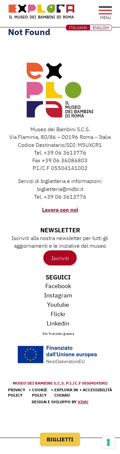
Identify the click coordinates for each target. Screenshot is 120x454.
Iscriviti (60, 258)
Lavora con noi (60, 209)
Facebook (58, 286)
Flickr (58, 314)
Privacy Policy (16, 392)
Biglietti (60, 439)
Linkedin (58, 323)
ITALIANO (78, 27)
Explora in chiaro (66, 392)
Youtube (58, 304)
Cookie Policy (39, 392)
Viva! (83, 401)
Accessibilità (97, 389)
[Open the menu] (105, 10)
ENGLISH (101, 27)
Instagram (58, 295)
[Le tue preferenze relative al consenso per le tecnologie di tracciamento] (108, 442)
